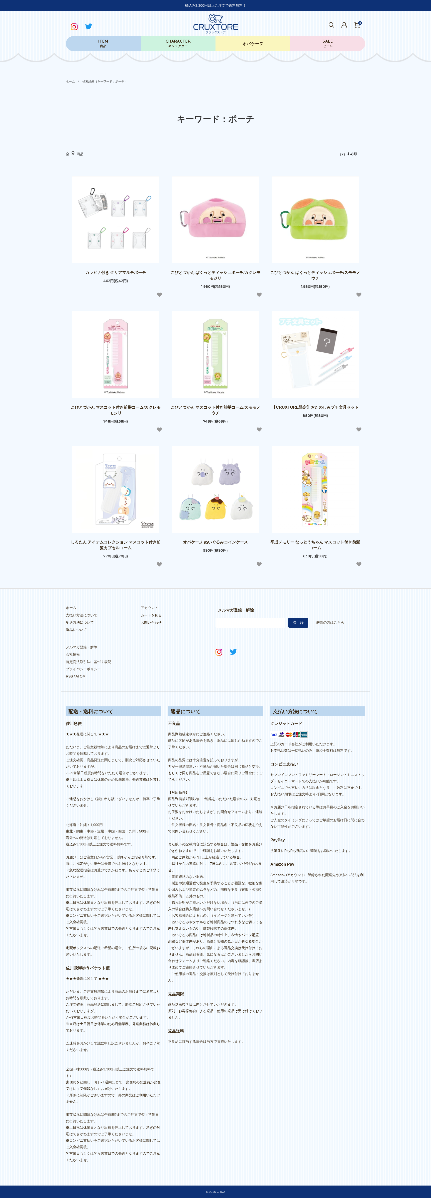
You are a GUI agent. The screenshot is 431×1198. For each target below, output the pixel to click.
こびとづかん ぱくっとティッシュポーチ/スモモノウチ (315, 275)
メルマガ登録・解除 (81, 647)
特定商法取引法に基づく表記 (88, 662)
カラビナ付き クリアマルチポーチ (115, 272)
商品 (103, 43)
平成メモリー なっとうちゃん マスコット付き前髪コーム (315, 545)
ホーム (70, 81)
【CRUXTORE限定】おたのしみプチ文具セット (315, 407)
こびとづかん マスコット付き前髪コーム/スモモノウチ (215, 410)
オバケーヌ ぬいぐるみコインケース (215, 542)
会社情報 (73, 654)
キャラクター (178, 43)
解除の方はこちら (330, 622)
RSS (69, 676)
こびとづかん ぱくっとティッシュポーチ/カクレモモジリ (215, 275)
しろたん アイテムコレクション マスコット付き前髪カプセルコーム (116, 545)
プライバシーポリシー (83, 669)
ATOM (81, 676)
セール (328, 43)
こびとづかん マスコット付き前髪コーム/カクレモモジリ (116, 410)
